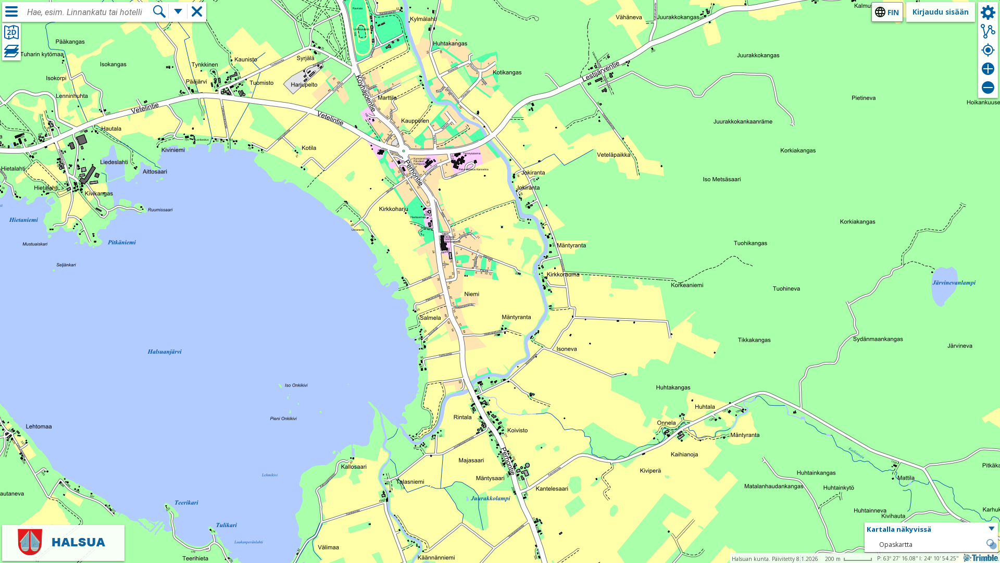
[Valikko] (11, 11)
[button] (931, 529)
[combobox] (89, 12)
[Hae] (159, 11)
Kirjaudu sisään (941, 12)
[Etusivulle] (63, 554)
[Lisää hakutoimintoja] (178, 11)
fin (893, 12)
